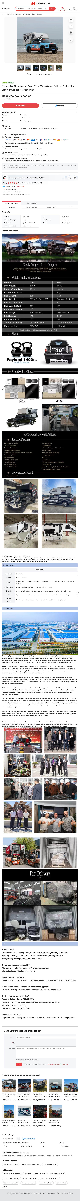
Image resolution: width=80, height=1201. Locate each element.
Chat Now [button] (60, 106)
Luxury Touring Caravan (11, 1164)
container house (26, 1146)
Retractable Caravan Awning (31, 1164)
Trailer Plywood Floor (45, 1183)
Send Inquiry (20, 105)
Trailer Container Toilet (28, 1183)
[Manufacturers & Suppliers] (40, 3)
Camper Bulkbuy (61, 1183)
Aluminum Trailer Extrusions (12, 1174)
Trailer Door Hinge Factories (50, 1178)
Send (18, 1064)
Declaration (60, 1193)
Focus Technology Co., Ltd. (27, 1193)
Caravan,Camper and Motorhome (12, 1143)
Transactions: (32, 183)
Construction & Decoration (14, 14)
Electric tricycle (63, 1146)
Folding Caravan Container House (34, 1174)
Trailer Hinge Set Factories (29, 1178)
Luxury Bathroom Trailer (56, 1174)
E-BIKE (42, 1146)
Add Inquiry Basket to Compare (40, 74)
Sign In (5, 194)
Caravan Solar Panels (50, 1164)
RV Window (24, 1143)
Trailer (4, 1146)
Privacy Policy (69, 1193)
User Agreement (51, 1193)
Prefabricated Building (29, 14)
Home (3, 14)
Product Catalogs (29, 1139)
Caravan (39, 14)
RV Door (42, 1143)
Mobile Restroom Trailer (11, 1183)
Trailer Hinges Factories (11, 1178)
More (3, 1186)
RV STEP (61, 1143)
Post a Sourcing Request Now (58, 1064)
